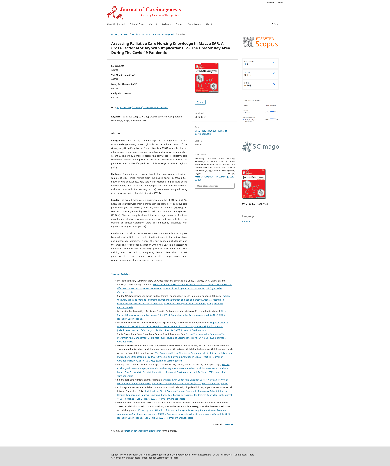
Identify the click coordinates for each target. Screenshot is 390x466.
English (246, 221)
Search (277, 24)
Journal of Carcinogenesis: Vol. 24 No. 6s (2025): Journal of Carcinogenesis (190, 383)
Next (227, 424)
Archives (166, 24)
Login (280, 2)
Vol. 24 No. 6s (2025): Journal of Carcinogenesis (153, 34)
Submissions (194, 24)
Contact (179, 24)
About (209, 24)
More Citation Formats (207, 185)
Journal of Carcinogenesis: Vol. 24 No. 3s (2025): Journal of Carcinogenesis (169, 330)
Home (114, 34)
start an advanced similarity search (143, 430)
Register (271, 2)
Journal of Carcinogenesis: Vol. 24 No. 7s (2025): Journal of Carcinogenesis (155, 417)
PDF (201, 102)
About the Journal (116, 24)
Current (153, 24)
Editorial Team (136, 24)
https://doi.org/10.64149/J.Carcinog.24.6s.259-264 (142, 107)
